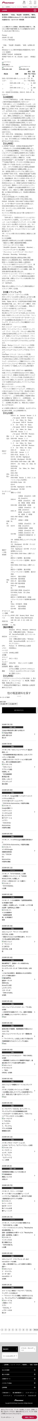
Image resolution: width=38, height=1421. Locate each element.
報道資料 (25, 7)
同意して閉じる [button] (29, 1417)
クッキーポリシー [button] (6, 1417)
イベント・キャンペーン (27, 1349)
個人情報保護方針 (17, 1392)
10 (30, 1330)
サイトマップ (6, 1395)
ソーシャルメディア (9, 1356)
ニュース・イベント (16, 7)
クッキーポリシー (30, 1392)
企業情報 (8, 7)
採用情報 (25, 2)
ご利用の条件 (5, 1392)
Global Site (31, 1395)
